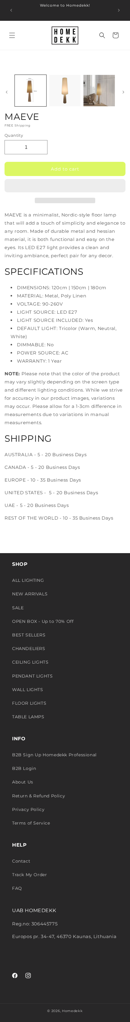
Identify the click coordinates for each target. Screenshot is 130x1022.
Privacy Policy (28, 809)
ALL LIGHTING (28, 580)
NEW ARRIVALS (29, 594)
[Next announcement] (118, 10)
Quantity (14, 135)
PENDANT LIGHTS (32, 676)
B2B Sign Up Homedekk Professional (54, 755)
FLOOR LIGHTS (29, 703)
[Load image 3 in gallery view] (99, 90)
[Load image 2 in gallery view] (65, 90)
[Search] (102, 35)
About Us (22, 782)
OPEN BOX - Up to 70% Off (42, 621)
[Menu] (12, 35)
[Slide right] (123, 92)
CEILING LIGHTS (30, 662)
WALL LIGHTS (27, 689)
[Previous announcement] (11, 10)
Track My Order (29, 874)
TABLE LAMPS (28, 716)
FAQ (17, 888)
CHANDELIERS (28, 648)
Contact (21, 861)
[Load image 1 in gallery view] (30, 90)
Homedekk (72, 1011)
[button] (65, 186)
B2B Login (24, 768)
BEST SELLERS (28, 635)
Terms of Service (31, 823)
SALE (18, 607)
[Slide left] (6, 92)
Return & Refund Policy (38, 796)
